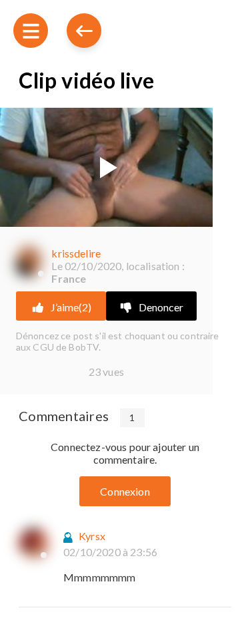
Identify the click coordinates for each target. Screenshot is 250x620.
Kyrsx (92, 536)
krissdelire (76, 253)
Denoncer (161, 307)
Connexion (124, 491)
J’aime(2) (71, 307)
